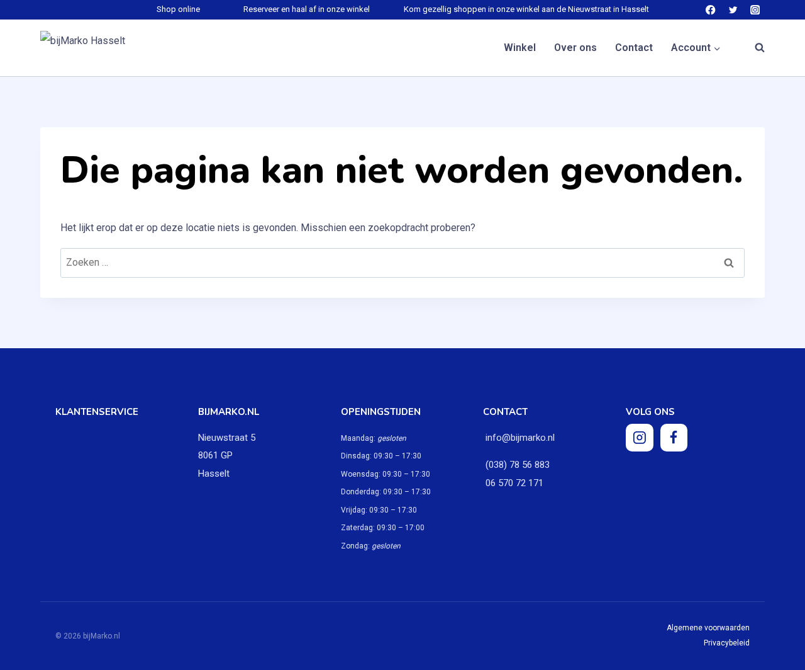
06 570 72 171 (513, 483)
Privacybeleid (727, 643)
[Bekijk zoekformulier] (753, 48)
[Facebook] (711, 10)
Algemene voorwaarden (708, 627)
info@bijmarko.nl (520, 437)
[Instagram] (755, 10)
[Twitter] (733, 10)
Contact (634, 48)
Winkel (520, 48)
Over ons (575, 48)
